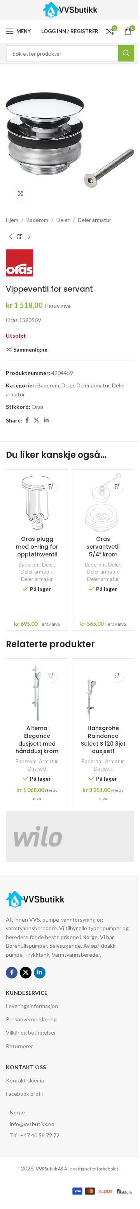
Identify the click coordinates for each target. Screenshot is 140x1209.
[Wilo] (38, 836)
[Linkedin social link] (46, 420)
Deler (63, 219)
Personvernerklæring (31, 1019)
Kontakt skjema (25, 1080)
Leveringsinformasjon (32, 1006)
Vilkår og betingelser (31, 1032)
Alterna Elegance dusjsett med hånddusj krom (37, 739)
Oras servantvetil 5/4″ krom (103, 546)
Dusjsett (37, 769)
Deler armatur (94, 219)
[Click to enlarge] (20, 193)
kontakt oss (26, 1067)
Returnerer (19, 1046)
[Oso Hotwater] (102, 836)
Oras (38, 406)
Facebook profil (24, 1093)
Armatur (48, 761)
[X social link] (37, 420)
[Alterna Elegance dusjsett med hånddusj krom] (37, 692)
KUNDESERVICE (26, 992)
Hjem (12, 219)
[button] (51, 486)
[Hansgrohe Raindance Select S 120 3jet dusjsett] (103, 692)
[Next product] (29, 236)
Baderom (37, 219)
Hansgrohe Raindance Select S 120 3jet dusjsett (103, 739)
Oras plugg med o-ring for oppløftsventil (37, 546)
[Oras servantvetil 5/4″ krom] (103, 502)
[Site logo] (70, 9)
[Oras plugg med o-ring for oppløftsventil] (37, 502)
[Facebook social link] (27, 420)
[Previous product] (10, 236)
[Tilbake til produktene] (19, 236)
